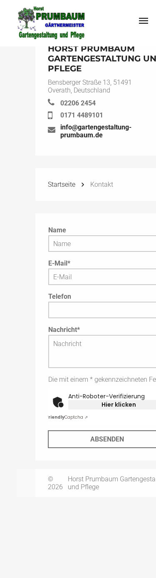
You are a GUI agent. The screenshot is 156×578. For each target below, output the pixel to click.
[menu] (143, 20)
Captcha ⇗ (67, 417)
